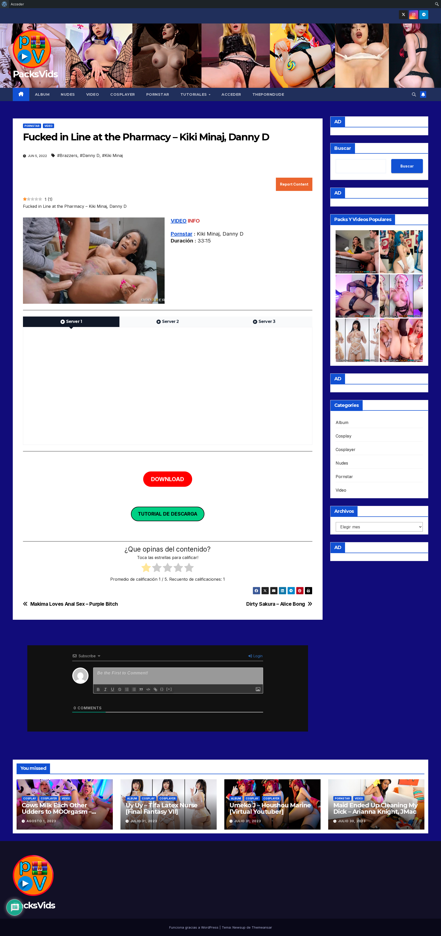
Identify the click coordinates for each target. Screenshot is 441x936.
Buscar (342, 148)
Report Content (294, 184)
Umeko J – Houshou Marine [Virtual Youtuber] (270, 808)
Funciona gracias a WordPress (194, 927)
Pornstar (157, 94)
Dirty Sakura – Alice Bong (275, 604)
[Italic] (105, 689)
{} (162, 689)
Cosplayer (122, 94)
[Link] (155, 689)
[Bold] (98, 689)
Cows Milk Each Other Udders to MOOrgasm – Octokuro (56, 811)
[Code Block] (148, 689)
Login (257, 656)
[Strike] (119, 689)
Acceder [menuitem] (17, 4)
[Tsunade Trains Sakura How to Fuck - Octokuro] (401, 340)
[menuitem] (4, 4)
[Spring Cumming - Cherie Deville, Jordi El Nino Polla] (357, 251)
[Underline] (112, 689)
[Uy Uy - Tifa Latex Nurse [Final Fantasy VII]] (357, 340)
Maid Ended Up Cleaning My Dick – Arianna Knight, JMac (375, 808)
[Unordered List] (134, 689)
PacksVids (35, 74)
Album (42, 94)
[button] (414, 94)
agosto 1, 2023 (41, 821)
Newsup (239, 927)
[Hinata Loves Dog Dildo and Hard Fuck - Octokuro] (357, 296)
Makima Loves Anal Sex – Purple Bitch (74, 604)
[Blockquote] (141, 689)
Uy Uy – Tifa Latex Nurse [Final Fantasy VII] (162, 808)
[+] (169, 689)
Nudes (68, 94)
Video (92, 94)
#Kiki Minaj (112, 155)
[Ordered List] (126, 689)
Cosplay (343, 436)
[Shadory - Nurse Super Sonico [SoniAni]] (401, 296)
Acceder (231, 94)
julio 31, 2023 (143, 821)
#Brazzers (67, 155)
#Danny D (90, 155)
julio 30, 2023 (352, 821)
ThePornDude (268, 94)
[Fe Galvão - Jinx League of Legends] (401, 251)
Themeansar (262, 927)
